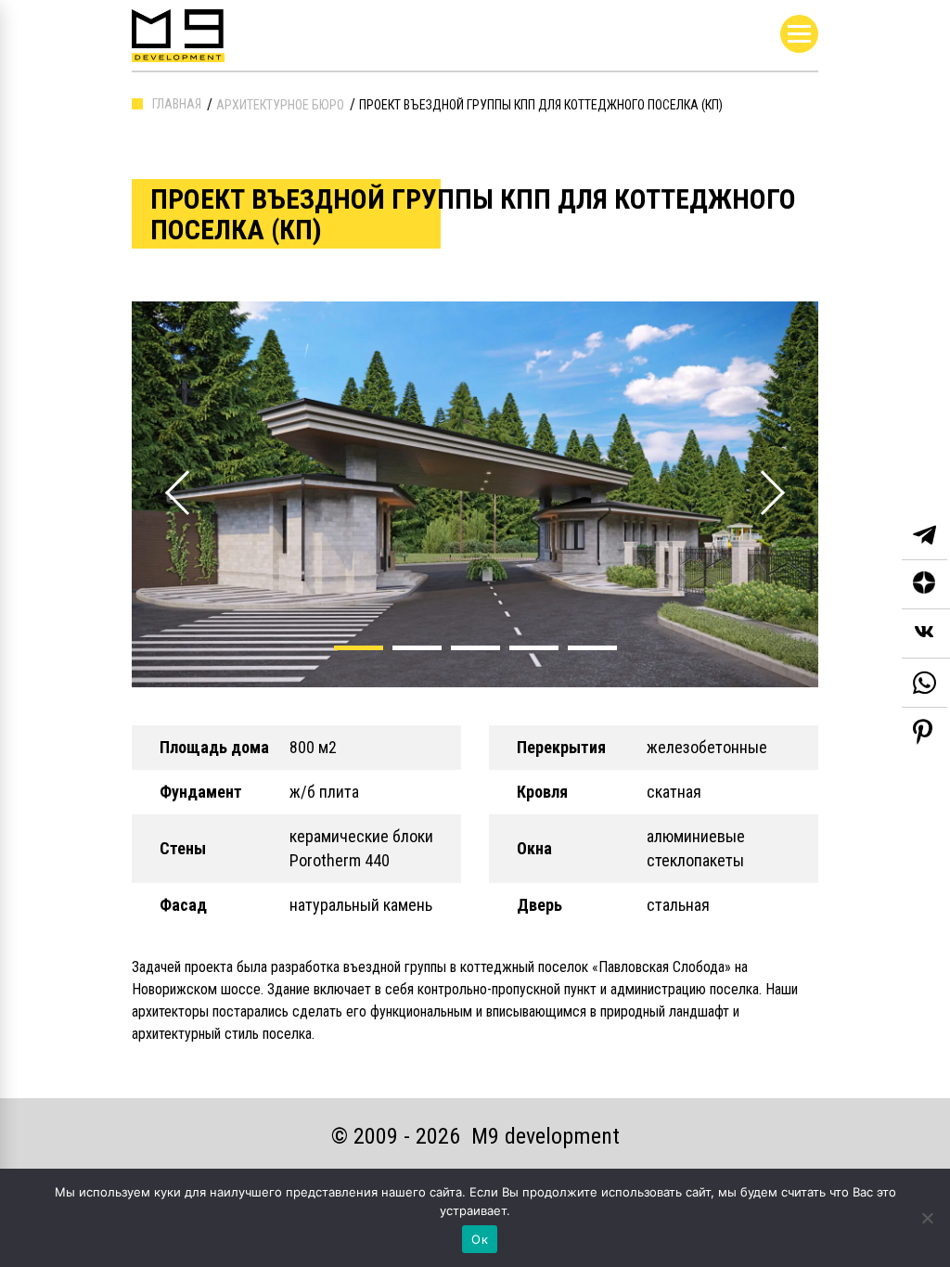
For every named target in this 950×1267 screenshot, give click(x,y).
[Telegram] (924, 535)
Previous (165, 472)
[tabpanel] (475, 494)
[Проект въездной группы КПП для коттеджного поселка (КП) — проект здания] (475, 494)
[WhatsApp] (924, 683)
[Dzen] (926, 584)
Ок (479, 1239)
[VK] (926, 634)
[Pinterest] (923, 732)
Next (759, 472)
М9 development (545, 1136)
